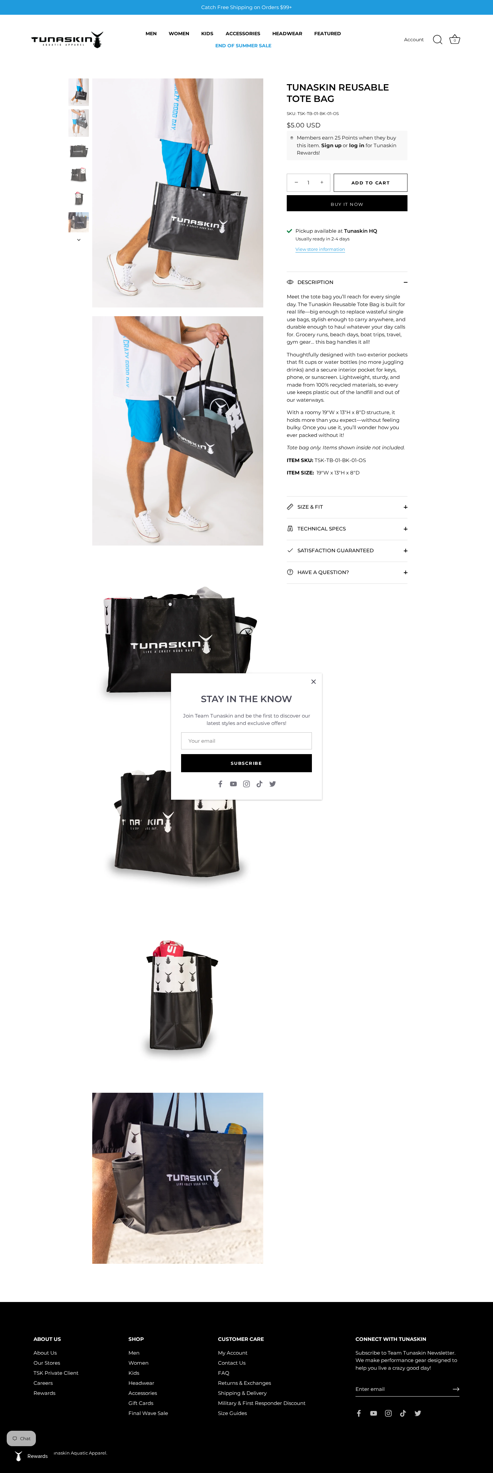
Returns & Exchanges (244, 1383)
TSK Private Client (56, 1373)
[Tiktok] (259, 783)
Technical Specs (321, 528)
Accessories (243, 33)
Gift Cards (140, 1403)
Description (314, 282)
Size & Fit (309, 506)
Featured (327, 33)
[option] (79, 93)
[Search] (437, 40)
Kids (207, 33)
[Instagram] (246, 783)
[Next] (78, 239)
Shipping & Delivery (242, 1393)
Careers (43, 1383)
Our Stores (47, 1363)
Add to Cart (370, 182)
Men (151, 33)
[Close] (313, 681)
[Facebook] (220, 783)
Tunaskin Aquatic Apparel (78, 1453)
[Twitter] (272, 783)
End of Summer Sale (243, 45)
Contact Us (231, 1363)
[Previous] (78, 72)
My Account (233, 1353)
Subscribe (246, 763)
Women (179, 33)
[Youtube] (233, 783)
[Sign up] (456, 1389)
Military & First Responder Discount (262, 1403)
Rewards (44, 1393)
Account (414, 39)
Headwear (287, 33)
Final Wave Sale (148, 1413)
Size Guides (232, 1413)
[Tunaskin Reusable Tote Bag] (78, 92)
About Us (45, 1353)
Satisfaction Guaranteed (335, 550)
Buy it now (347, 204)
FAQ (223, 1373)
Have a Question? (322, 572)
